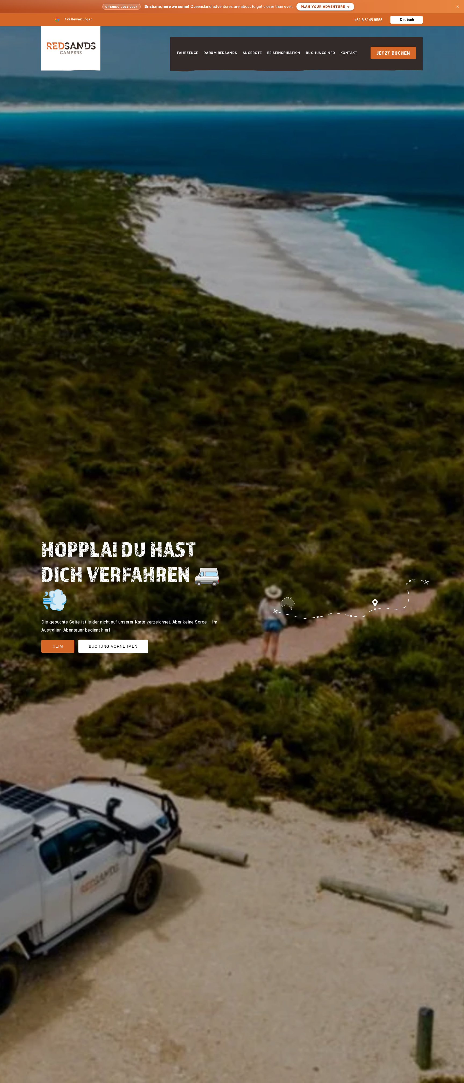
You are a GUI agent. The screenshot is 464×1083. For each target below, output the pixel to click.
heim (58, 646)
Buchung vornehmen (113, 646)
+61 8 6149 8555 (368, 20)
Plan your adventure (323, 7)
